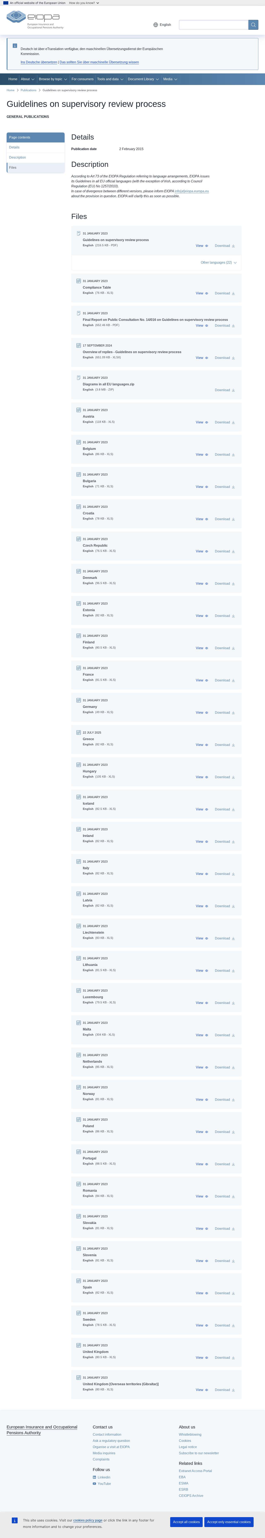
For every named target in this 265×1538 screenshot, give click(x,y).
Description (17, 157)
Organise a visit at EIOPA (111, 1447)
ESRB (183, 1489)
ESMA (183, 1483)
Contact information (107, 1434)
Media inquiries (104, 1453)
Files (12, 167)
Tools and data (108, 79)
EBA (182, 1477)
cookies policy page (87, 1520)
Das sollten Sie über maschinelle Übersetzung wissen (99, 62)
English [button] (165, 24)
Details (14, 147)
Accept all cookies (186, 1522)
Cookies (185, 1440)
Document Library (141, 79)
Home (12, 79)
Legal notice (188, 1447)
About (25, 79)
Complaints (101, 1459)
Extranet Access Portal (195, 1471)
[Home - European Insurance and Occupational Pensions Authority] (35, 20)
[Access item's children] (33, 79)
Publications (28, 90)
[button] (202, 245)
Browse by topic (50, 79)
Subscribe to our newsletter (199, 1453)
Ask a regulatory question (111, 1440)
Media (167, 79)
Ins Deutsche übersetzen (39, 62)
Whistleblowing (190, 1434)
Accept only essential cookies (229, 1522)
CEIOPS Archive (191, 1495)
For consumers (83, 79)
